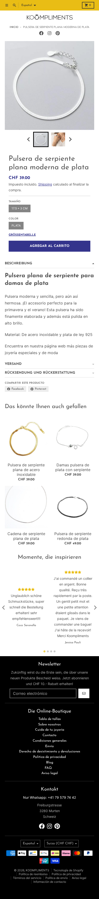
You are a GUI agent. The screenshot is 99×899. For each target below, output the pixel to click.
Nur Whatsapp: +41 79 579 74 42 (49, 797)
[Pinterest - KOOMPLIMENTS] (58, 33)
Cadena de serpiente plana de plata (26, 536)
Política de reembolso (33, 874)
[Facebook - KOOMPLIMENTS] (41, 33)
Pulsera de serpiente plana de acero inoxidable (26, 470)
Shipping (45, 184)
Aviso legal (79, 878)
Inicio (14, 27)
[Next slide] (70, 139)
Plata (16, 225)
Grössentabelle (22, 235)
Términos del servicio (27, 878)
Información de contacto (49, 881)
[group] (41, 139)
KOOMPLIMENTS (37, 870)
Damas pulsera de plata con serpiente (72, 467)
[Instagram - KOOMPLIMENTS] (49, 33)
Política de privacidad (66, 874)
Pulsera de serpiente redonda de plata (72, 536)
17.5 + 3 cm (20, 208)
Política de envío (56, 878)
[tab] (44, 651)
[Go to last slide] (28, 139)
